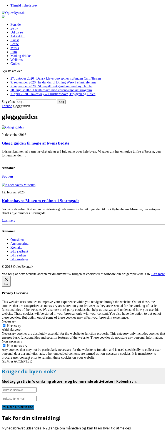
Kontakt (16, 247)
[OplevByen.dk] (83, 13)
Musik (14, 48)
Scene (14, 44)
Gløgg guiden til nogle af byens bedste (35, 143)
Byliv (14, 28)
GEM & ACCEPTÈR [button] (17, 361)
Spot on (7, 176)
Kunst (14, 40)
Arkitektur (17, 36)
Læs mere (158, 274)
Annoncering (19, 243)
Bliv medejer (19, 259)
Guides (15, 63)
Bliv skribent (19, 251)
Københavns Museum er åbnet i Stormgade (40, 200)
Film (13, 52)
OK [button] (147, 274)
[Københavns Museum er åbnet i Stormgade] (18, 185)
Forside (15, 24)
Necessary (14, 326)
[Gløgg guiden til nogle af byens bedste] (13, 127)
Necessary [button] (9, 321)
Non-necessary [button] (12, 341)
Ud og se (16, 32)
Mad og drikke (20, 56)
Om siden (17, 239)
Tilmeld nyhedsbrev (24, 5)
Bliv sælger (18, 255)
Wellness (16, 60)
